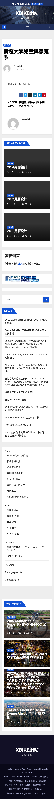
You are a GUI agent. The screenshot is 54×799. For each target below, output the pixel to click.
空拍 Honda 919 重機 (15, 400)
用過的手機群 (13, 479)
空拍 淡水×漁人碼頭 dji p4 (18, 425)
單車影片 (11, 522)
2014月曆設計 (17, 167)
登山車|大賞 (13, 516)
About (8, 451)
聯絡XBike (39, 789)
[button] (50, 27)
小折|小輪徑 (13, 534)
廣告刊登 (43, 781)
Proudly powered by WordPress (19, 769)
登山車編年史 (13, 467)
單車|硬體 (12, 528)
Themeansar (27, 772)
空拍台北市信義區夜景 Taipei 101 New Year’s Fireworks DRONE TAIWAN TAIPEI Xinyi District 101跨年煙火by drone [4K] (26, 381)
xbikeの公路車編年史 (17, 455)
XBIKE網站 (27, 13)
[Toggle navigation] (28, 27)
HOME (26, 777)
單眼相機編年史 (15, 473)
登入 (20, 263)
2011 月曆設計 (17, 231)
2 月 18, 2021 (15, 633)
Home (6, 777)
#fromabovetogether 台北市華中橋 (22, 417)
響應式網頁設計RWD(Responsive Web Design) (26, 793)
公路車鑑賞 (12, 510)
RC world (10, 565)
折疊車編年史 (13, 461)
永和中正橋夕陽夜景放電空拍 (19, 392)
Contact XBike (12, 580)
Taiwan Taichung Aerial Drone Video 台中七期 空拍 (26, 713)
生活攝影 (10, 650)
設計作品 (7, 45)
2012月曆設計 (17, 199)
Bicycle (8, 505)
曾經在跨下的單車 (16, 485)
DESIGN (9, 542)
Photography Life (13, 572)
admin (20, 66)
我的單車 (11, 491)
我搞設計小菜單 (15, 556)
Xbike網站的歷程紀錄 (18, 497)
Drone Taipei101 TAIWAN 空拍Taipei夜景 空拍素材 (27, 656)
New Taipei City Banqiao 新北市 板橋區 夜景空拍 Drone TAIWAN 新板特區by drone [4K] (26, 368)
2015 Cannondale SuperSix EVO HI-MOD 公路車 (26, 624)
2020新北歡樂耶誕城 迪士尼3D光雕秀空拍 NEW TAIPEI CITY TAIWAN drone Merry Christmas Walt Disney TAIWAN (26, 344)
